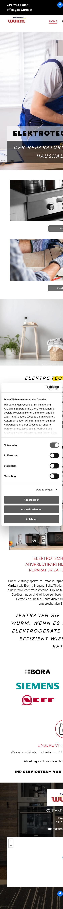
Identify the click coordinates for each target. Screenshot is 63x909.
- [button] (11, 845)
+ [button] (11, 841)
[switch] (54, 455)
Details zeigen (44, 489)
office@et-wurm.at (19, 9)
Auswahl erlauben (31, 509)
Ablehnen (31, 519)
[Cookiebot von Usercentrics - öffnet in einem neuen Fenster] (45, 388)
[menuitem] (53, 21)
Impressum (55, 829)
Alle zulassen (31, 499)
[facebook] (60, 5)
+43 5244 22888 (17, 5)
